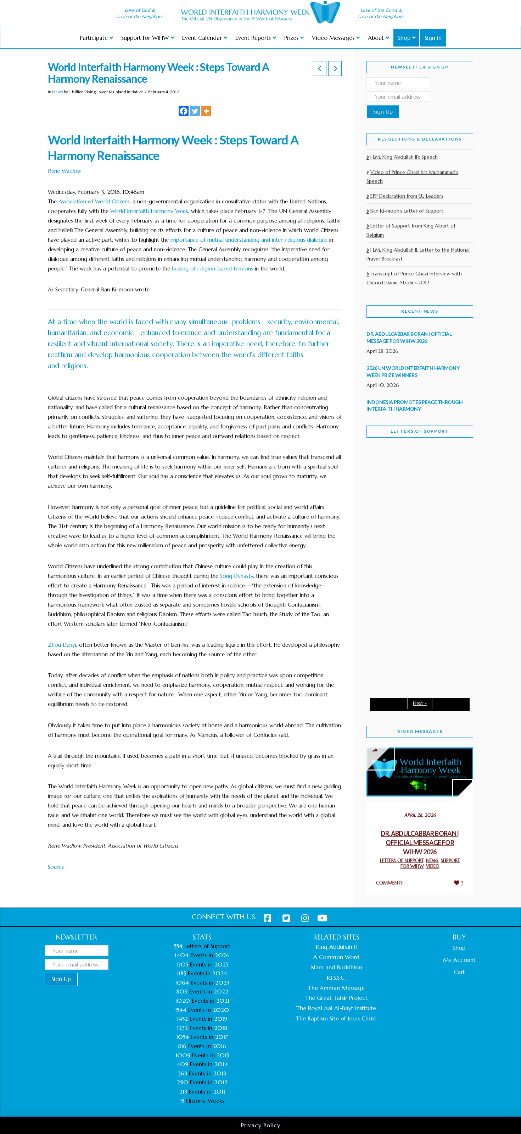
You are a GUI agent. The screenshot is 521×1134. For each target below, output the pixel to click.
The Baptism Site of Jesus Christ (336, 1018)
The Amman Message (336, 987)
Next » (420, 703)
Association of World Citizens (94, 201)
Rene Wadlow (64, 171)
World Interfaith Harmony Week (149, 211)
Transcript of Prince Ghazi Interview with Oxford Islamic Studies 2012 (414, 278)
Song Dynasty (236, 576)
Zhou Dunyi (62, 644)
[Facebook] (184, 111)
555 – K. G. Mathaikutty (415, 472)
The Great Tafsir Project (336, 997)
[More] (206, 111)
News (57, 91)
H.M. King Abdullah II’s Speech (404, 157)
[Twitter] (195, 111)
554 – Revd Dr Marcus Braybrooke (413, 556)
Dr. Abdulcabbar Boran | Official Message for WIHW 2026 (420, 842)
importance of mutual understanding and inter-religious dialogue (248, 239)
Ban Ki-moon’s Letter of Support (406, 211)
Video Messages (420, 731)
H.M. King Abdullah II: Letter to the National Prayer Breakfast (418, 254)
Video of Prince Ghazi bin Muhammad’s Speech (412, 176)
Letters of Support (420, 431)
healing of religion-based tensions (212, 268)
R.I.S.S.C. (336, 977)
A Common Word (336, 956)
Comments (389, 883)
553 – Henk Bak (403, 632)
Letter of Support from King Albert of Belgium (410, 230)
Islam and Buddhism (336, 967)
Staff (384, 507)
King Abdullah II (336, 946)
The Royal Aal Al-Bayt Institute (336, 1008)
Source (56, 867)
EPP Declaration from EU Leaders (406, 196)
